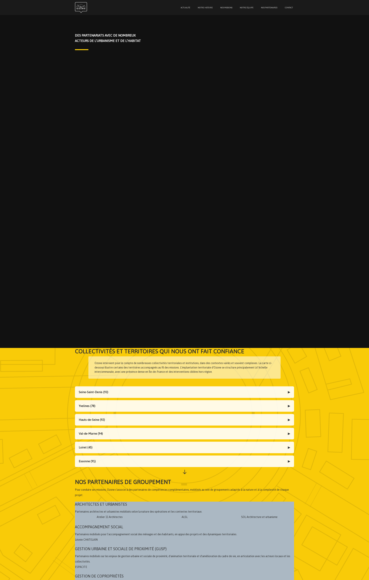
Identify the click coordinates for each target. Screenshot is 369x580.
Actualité (185, 8)
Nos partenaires (269, 8)
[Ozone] (81, 7)
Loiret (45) (85, 447)
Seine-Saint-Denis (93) (93, 392)
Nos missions (226, 8)
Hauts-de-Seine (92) (92, 419)
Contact (289, 8)
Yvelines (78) (87, 405)
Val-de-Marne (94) (91, 433)
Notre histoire (205, 8)
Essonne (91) (87, 461)
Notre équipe (246, 8)
